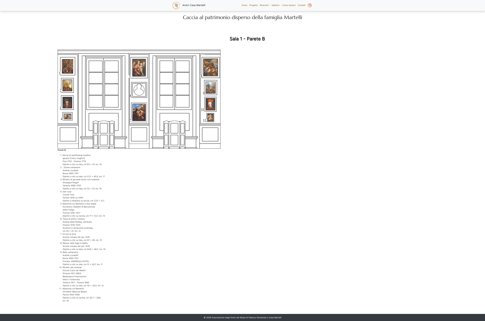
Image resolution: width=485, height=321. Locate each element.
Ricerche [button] (264, 5)
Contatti (302, 5)
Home (245, 5)
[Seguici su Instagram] (310, 5)
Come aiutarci (289, 5)
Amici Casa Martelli (193, 5)
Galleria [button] (275, 5)
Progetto (253, 5)
